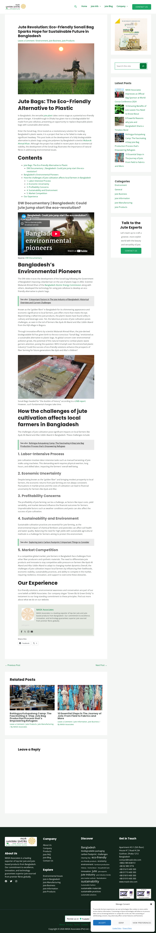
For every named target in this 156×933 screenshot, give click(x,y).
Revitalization (101, 878)
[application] (99, 6)
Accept (102, 923)
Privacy (69, 924)
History (83, 868)
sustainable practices (91, 891)
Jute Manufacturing (46, 724)
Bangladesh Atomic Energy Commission (63, 285)
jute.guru (25, 625)
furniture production (101, 864)
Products (47, 851)
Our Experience (31, 196)
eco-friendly (99, 857)
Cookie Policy (116, 928)
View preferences (142, 923)
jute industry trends (103, 875)
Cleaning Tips (86, 858)
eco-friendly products (89, 861)
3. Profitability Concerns (38, 187)
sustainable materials (91, 888)
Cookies (84, 924)
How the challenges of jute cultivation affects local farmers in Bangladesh (57, 177)
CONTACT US (131, 250)
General (118, 189)
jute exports (102, 871)
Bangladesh (88, 847)
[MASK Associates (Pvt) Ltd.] (16, 6)
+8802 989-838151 (127, 863)
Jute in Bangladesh (51, 879)
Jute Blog (109, 6)
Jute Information (80, 722)
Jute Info (94, 6)
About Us (47, 845)
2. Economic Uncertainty (38, 184)
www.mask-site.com (128, 881)
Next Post (101, 665)
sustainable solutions (88, 895)
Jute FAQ (47, 854)
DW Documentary (33, 258)
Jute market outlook (88, 878)
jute (94, 871)
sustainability (90, 881)
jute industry (88, 874)
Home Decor (92, 868)
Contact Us (48, 860)
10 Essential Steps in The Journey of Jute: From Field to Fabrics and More (79, 716)
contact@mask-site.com (130, 860)
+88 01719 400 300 (127, 872)
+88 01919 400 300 (127, 878)
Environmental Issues (53, 876)
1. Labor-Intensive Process (39, 181)
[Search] (143, 66)
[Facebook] (21, 632)
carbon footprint (89, 854)
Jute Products (68, 40)
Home (84, 6)
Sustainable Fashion (88, 885)
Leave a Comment (26, 40)
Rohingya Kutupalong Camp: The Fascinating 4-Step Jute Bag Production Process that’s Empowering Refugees (30, 717)
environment (87, 864)
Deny (121, 923)
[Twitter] (25, 632)
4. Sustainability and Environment (42, 190)
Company (121, 6)
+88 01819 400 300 (127, 875)
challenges (103, 854)
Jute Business (55, 40)
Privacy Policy (127, 928)
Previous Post (12, 665)
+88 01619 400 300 (127, 869)
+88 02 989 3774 (126, 866)
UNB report (80, 401)
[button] (151, 904)
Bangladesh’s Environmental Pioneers (41, 174)
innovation (86, 871)
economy (102, 860)
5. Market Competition (37, 193)
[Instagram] (28, 632)
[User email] (32, 632)
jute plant (47, 115)
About (62, 924)
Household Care (103, 868)
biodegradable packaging (93, 850)
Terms (77, 924)
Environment (42, 40)
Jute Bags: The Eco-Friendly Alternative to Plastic (46, 165)
